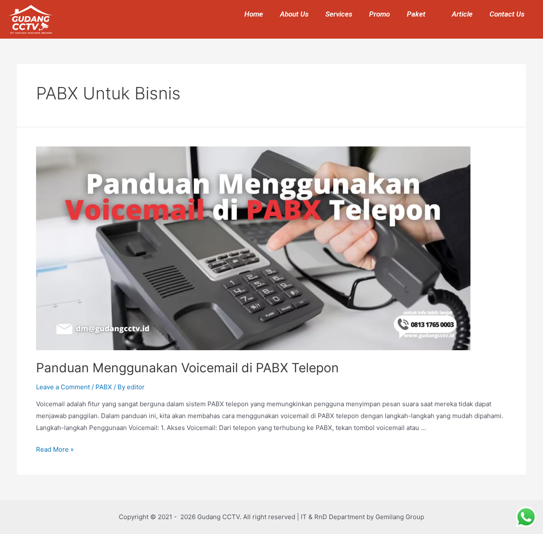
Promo (379, 14)
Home (253, 14)
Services (338, 14)
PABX (103, 387)
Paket (416, 14)
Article (462, 14)
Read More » (55, 449)
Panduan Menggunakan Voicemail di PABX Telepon (187, 367)
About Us (294, 14)
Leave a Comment (63, 387)
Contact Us (507, 14)
